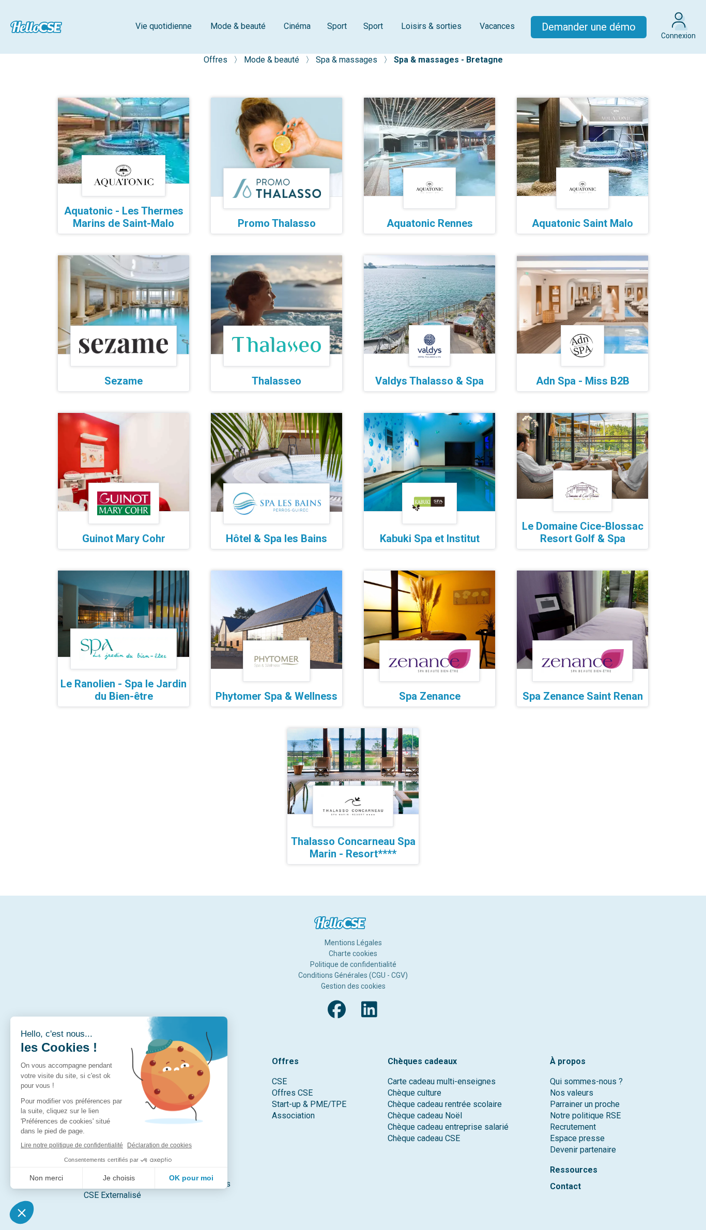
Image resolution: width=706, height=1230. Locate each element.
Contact (565, 1186)
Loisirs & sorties (431, 26)
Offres (216, 60)
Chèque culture (414, 1093)
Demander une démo (589, 27)
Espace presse (577, 1138)
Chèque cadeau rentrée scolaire (445, 1104)
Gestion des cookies (353, 986)
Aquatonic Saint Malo (582, 223)
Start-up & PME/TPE (309, 1104)
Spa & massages (347, 60)
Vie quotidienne (163, 26)
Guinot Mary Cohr (123, 538)
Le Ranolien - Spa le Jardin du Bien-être (123, 690)
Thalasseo (276, 381)
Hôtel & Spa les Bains (276, 538)
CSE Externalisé (112, 1195)
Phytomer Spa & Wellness (276, 696)
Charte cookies (353, 953)
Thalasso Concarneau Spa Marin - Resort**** (353, 847)
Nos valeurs (571, 1093)
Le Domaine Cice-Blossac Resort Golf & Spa (582, 532)
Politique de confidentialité (353, 964)
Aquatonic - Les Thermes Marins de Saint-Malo (123, 217)
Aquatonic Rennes (430, 223)
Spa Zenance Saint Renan (583, 696)
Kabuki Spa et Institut (430, 538)
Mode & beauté (238, 26)
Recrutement (573, 1127)
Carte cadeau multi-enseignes (442, 1081)
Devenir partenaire (583, 1150)
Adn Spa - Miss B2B (583, 381)
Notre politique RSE (585, 1115)
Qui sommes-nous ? (586, 1081)
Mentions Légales (353, 943)
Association (293, 1115)
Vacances (497, 26)
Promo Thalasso (277, 223)
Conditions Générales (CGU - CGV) (353, 975)
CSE (279, 1081)
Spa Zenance (430, 696)
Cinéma (297, 26)
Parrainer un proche (585, 1104)
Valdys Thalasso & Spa (429, 381)
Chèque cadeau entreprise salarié (448, 1127)
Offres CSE (292, 1093)
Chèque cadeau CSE (424, 1138)
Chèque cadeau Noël (425, 1115)
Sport (337, 26)
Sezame (123, 381)
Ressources (573, 1170)
